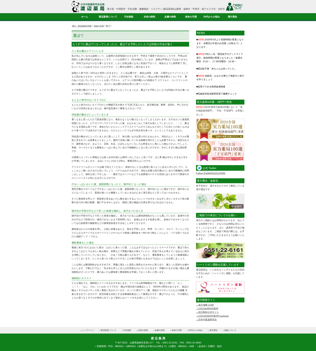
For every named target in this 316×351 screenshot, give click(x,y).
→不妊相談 (126, 330)
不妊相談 (128, 16)
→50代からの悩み (194, 330)
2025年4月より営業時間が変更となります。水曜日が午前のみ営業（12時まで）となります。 (220, 43)
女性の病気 (149, 16)
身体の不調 (191, 16)
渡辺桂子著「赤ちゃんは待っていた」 (217, 68)
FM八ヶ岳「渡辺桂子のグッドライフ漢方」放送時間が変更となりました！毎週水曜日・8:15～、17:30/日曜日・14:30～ (219, 58)
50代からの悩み (211, 16)
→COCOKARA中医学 (207, 308)
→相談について (229, 330)
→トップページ (87, 330)
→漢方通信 (212, 330)
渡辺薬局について (108, 16)
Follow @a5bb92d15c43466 (210, 173)
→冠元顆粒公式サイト (207, 312)
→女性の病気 (142, 330)
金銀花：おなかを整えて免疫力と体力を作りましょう (220, 77)
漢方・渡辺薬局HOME (82, 26)
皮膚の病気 (170, 16)
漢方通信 (232, 16)
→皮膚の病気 (159, 330)
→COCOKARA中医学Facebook (212, 316)
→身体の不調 (176, 330)
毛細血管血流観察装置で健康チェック (217, 93)
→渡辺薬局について (107, 330)
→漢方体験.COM (205, 305)
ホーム (84, 16)
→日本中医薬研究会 (206, 319)
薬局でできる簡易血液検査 (211, 86)
